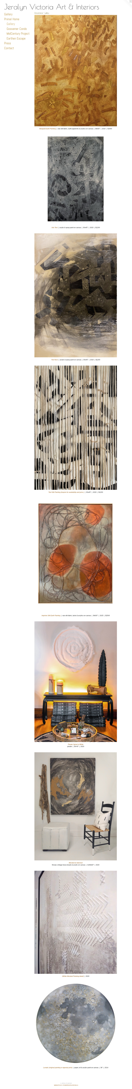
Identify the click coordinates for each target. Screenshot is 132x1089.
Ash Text (54, 227)
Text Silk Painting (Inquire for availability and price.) (66, 492)
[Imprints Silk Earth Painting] (75, 555)
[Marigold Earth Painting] (75, 70)
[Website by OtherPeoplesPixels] (127, 5)
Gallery (8, 14)
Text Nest (54, 360)
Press (7, 43)
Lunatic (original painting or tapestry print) (57, 1068)
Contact (9, 48)
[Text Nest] (75, 295)
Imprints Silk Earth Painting (51, 615)
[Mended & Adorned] (75, 806)
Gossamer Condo (17, 29)
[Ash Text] (75, 180)
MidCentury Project (18, 34)
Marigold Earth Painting (47, 129)
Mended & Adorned (75, 863)
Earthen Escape (16, 38)
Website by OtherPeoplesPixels (66, 1085)
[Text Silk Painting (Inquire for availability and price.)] (75, 428)
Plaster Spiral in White (75, 744)
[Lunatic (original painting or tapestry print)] (75, 1023)
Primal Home (11, 19)
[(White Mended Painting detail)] (75, 922)
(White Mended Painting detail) (73, 976)
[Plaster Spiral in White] (75, 681)
